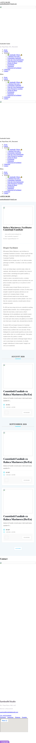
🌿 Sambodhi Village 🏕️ (14, 55)
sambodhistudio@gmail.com (8, 4)
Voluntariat (10, 66)
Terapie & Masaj (12, 63)
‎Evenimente (10, 64)
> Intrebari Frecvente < (14, 56)
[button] (18, 74)
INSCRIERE (27, 412)
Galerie (6, 51)
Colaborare (7, 69)
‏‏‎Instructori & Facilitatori (14, 68)
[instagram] (6, 242)
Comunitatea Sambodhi (14, 58)
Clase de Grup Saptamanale (15, 59)
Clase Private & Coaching (15, 61)
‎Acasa (5, 50)
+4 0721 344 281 (5, 2)
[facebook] (4, 242)
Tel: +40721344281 (5, 715)
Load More (18, 548)
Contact (6, 71)
